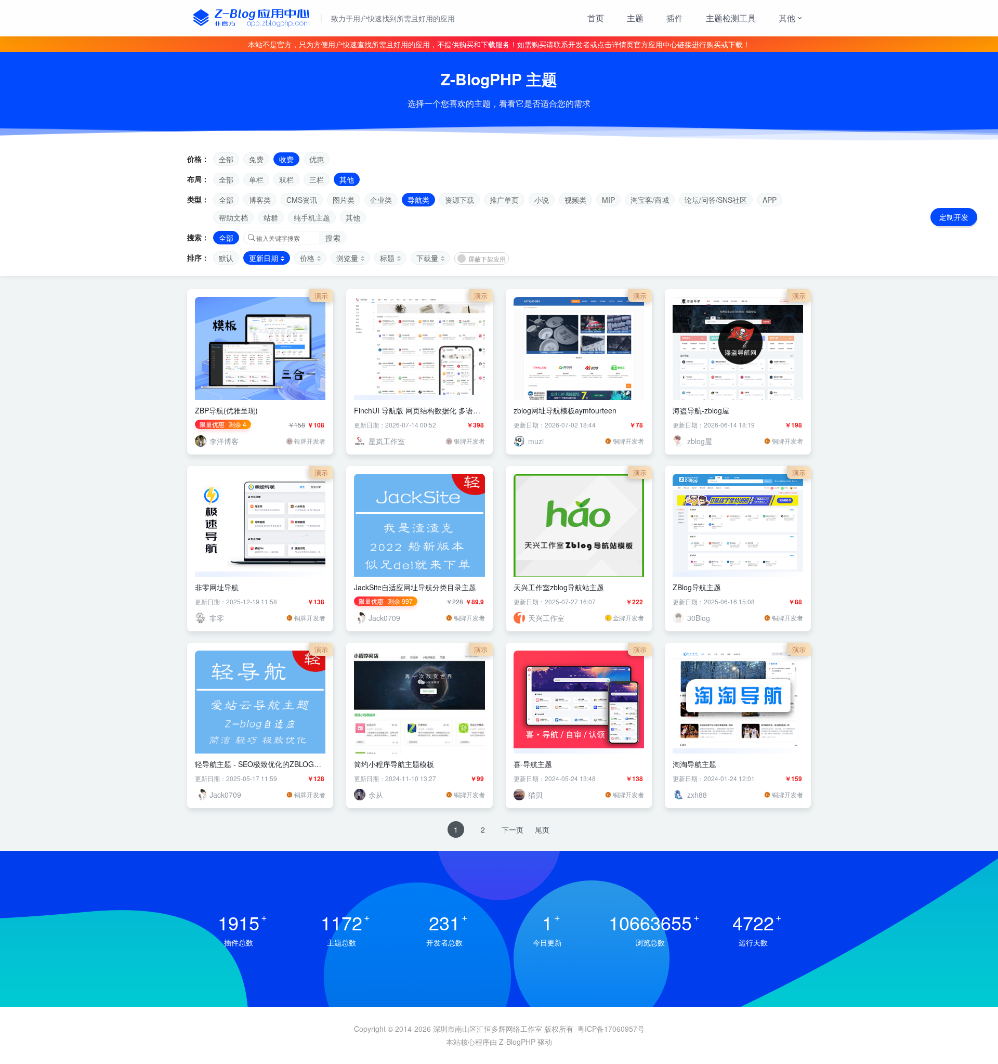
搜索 (332, 237)
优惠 (316, 159)
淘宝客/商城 (650, 199)
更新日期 (263, 258)
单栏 (256, 179)
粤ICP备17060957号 (611, 1028)
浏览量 (347, 258)
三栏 (316, 179)
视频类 (575, 199)
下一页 (512, 829)
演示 (321, 296)
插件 (674, 18)
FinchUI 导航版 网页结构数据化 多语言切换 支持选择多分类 (417, 410)
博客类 (260, 199)
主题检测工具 (731, 18)
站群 (271, 217)
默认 (226, 258)
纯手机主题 (312, 217)
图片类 (343, 199)
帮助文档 (233, 217)
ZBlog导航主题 (697, 587)
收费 (286, 159)
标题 (387, 258)
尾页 (542, 829)
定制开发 (953, 217)
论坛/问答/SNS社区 (716, 199)
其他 (787, 18)
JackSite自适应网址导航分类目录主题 (415, 587)
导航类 (418, 199)
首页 (595, 18)
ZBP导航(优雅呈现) (226, 410)
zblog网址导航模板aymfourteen (565, 410)
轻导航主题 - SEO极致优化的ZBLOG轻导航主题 (258, 764)
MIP (608, 199)
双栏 (286, 179)
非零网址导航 (217, 587)
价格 (307, 258)
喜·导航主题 (533, 764)
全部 (226, 159)
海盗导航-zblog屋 (701, 410)
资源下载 (459, 199)
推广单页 (504, 199)
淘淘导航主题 (694, 764)
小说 (541, 199)
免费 (256, 159)
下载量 (427, 258)
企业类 (381, 199)
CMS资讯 (301, 199)
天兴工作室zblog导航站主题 (559, 587)
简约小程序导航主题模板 (394, 764)
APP (770, 199)
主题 (635, 18)
